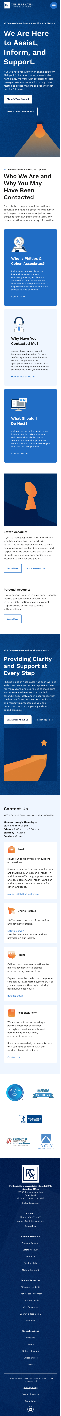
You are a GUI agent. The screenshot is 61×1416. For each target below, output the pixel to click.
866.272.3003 (15, 995)
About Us (16, 296)
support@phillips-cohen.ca (23, 894)
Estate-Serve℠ (34, 568)
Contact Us (17, 453)
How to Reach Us (21, 376)
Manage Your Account (18, 99)
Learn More (12, 568)
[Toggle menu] (53, 5)
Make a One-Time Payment (20, 111)
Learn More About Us (17, 720)
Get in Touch (43, 720)
